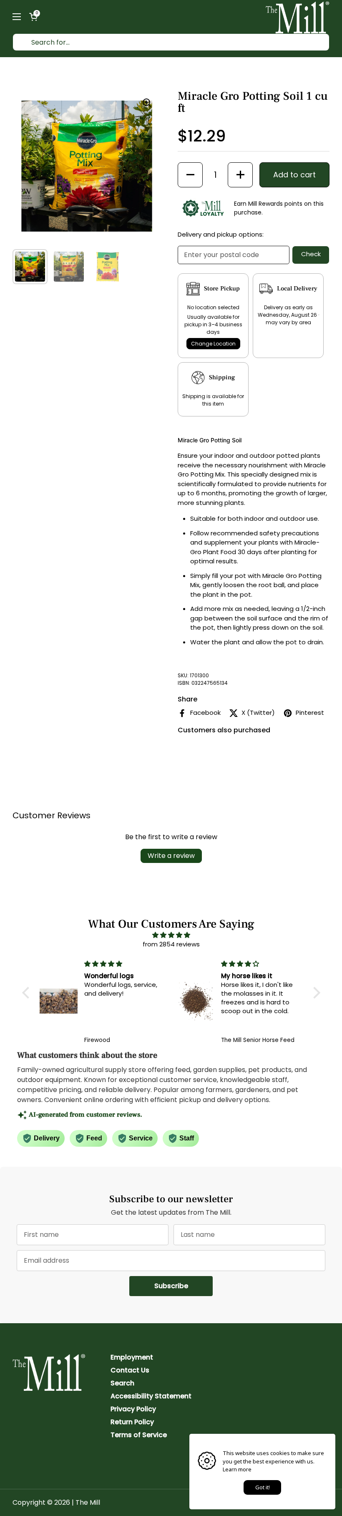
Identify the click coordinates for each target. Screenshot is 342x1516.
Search (122, 1383)
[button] (33, 16)
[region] (87, 166)
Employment (132, 1357)
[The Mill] (297, 16)
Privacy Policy (133, 1409)
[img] (171, 935)
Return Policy (132, 1422)
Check (311, 254)
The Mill (87, 1502)
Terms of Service (139, 1435)
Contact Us (130, 1370)
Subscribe (183, 1286)
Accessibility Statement (151, 1396)
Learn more (237, 1469)
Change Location (213, 343)
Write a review (171, 855)
